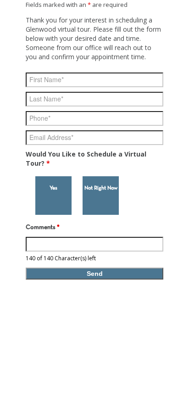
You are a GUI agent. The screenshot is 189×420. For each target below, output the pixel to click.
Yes (53, 188)
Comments (43, 227)
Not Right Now (100, 188)
